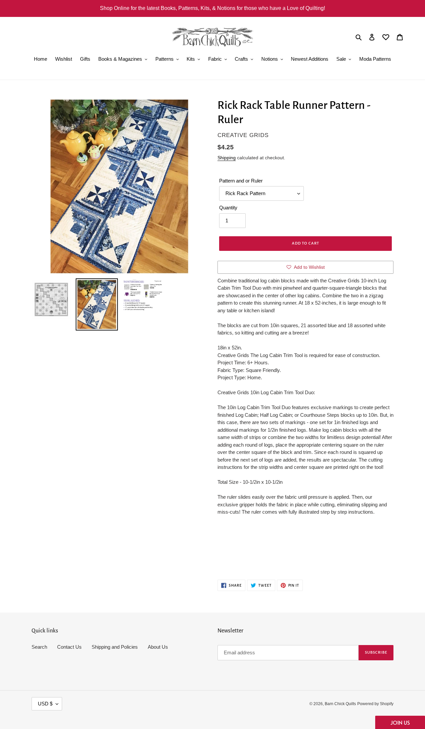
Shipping (226, 157)
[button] (400, 722)
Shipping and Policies (115, 647)
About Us (158, 647)
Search (39, 647)
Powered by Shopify (375, 703)
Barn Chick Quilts (340, 703)
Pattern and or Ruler (241, 180)
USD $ (45, 703)
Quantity (228, 207)
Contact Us (69, 647)
